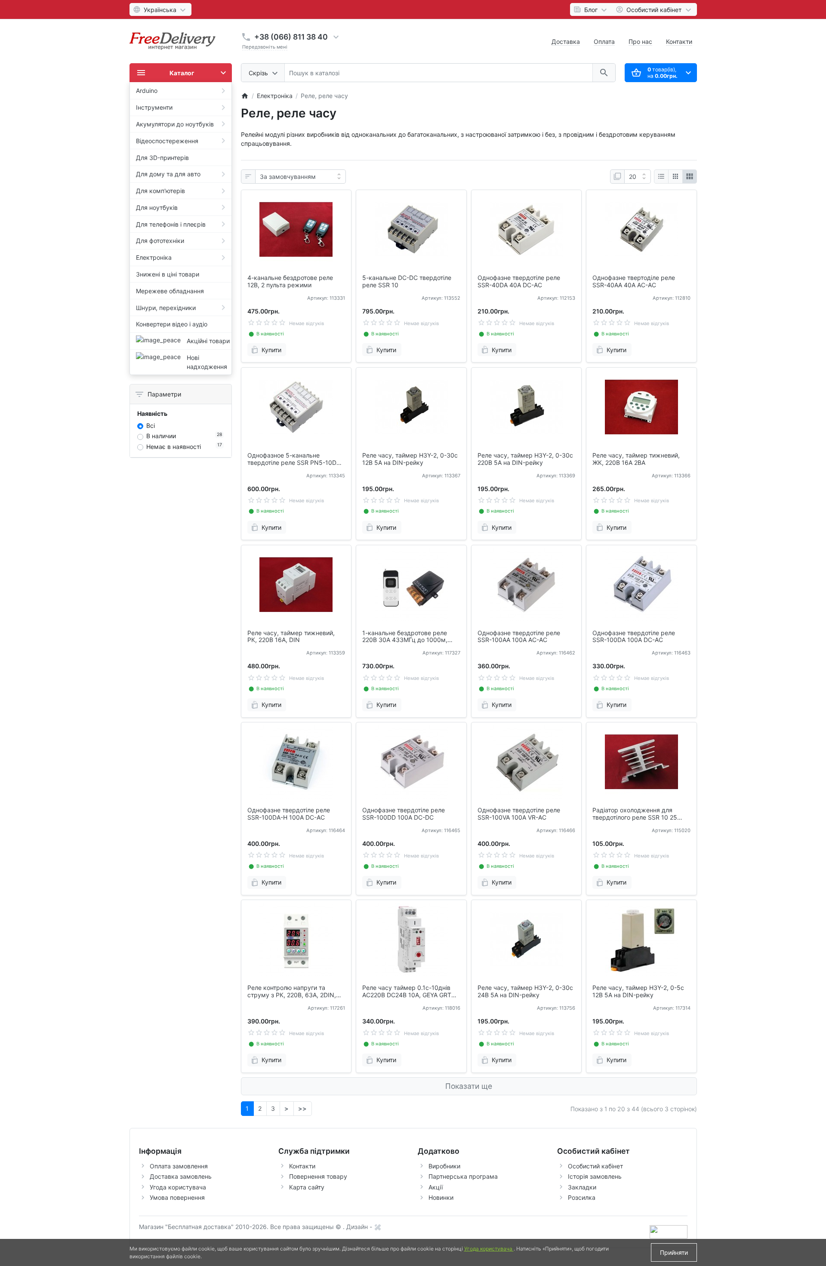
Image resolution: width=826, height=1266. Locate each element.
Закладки (582, 1187)
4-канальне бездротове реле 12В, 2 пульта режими (290, 281)
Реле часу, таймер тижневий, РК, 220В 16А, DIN (291, 637)
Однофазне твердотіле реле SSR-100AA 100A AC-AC (519, 637)
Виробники (444, 1166)
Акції (435, 1187)
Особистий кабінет (595, 1166)
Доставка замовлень (181, 1176)
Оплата (604, 41)
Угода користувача (178, 1187)
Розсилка (581, 1197)
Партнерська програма (463, 1176)
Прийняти (674, 1252)
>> (302, 1108)
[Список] (661, 176)
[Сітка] (675, 176)
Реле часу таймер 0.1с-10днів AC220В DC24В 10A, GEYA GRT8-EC (410, 991)
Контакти (679, 41)
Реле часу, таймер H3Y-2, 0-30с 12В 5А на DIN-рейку (410, 459)
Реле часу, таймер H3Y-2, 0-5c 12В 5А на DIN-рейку (638, 991)
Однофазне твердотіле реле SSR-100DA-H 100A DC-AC (288, 814)
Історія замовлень (595, 1176)
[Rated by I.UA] (668, 1231)
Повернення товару (318, 1176)
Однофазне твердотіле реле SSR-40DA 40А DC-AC (519, 281)
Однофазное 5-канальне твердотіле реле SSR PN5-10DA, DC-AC (294, 459)
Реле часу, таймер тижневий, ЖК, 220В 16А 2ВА (636, 459)
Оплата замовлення (179, 1166)
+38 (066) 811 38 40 (291, 36)
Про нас (640, 41)
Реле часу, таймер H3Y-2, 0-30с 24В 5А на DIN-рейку (525, 991)
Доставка (566, 41)
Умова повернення (177, 1197)
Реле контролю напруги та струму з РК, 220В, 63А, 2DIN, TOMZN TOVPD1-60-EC (291, 991)
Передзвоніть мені (264, 47)
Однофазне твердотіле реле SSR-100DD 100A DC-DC (403, 814)
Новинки (440, 1197)
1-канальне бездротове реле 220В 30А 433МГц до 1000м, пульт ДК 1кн (404, 637)
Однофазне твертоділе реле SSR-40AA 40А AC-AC (633, 281)
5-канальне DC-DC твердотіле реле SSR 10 (406, 281)
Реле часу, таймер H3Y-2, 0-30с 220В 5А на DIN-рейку (525, 459)
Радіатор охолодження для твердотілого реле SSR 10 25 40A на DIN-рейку (634, 814)
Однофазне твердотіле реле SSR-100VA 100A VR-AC (519, 814)
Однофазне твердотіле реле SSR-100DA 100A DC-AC (633, 637)
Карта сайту (306, 1187)
